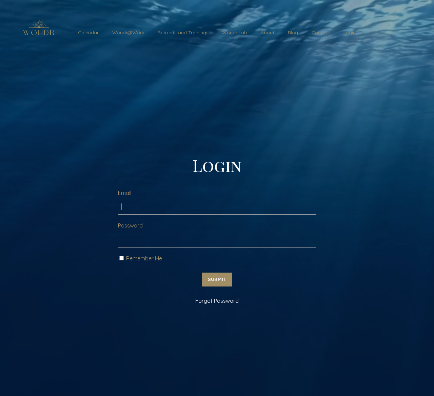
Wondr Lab (234, 32)
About (267, 32)
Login (349, 32)
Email (124, 193)
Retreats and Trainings (183, 32)
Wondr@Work (128, 32)
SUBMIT (217, 279)
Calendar (88, 32)
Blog (293, 32)
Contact (321, 32)
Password (130, 225)
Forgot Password (217, 300)
